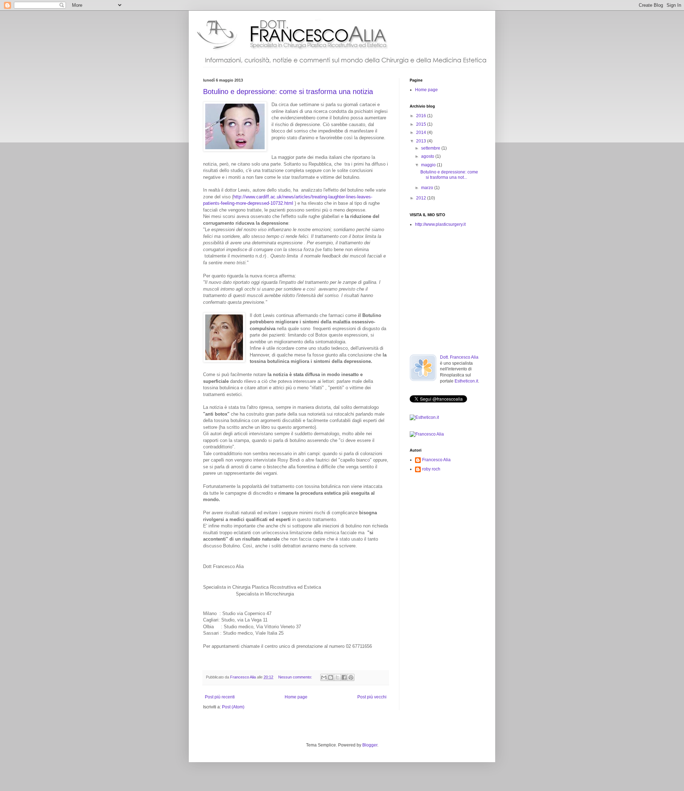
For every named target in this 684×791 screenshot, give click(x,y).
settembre (431, 148)
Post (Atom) (233, 706)
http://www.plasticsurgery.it (440, 224)
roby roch (431, 469)
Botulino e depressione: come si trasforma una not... (449, 174)
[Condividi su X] (337, 677)
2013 (421, 141)
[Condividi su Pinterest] (350, 677)
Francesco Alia (243, 677)
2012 (421, 198)
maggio (429, 164)
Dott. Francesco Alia (459, 357)
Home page (296, 696)
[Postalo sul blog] (330, 677)
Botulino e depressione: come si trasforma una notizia (288, 91)
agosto (428, 156)
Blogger (369, 745)
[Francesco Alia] (427, 434)
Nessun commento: (295, 677)
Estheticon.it (466, 381)
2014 (421, 132)
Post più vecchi (372, 696)
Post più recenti (220, 696)
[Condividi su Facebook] (344, 677)
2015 (421, 124)
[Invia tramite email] (323, 677)
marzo (427, 187)
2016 (421, 115)
